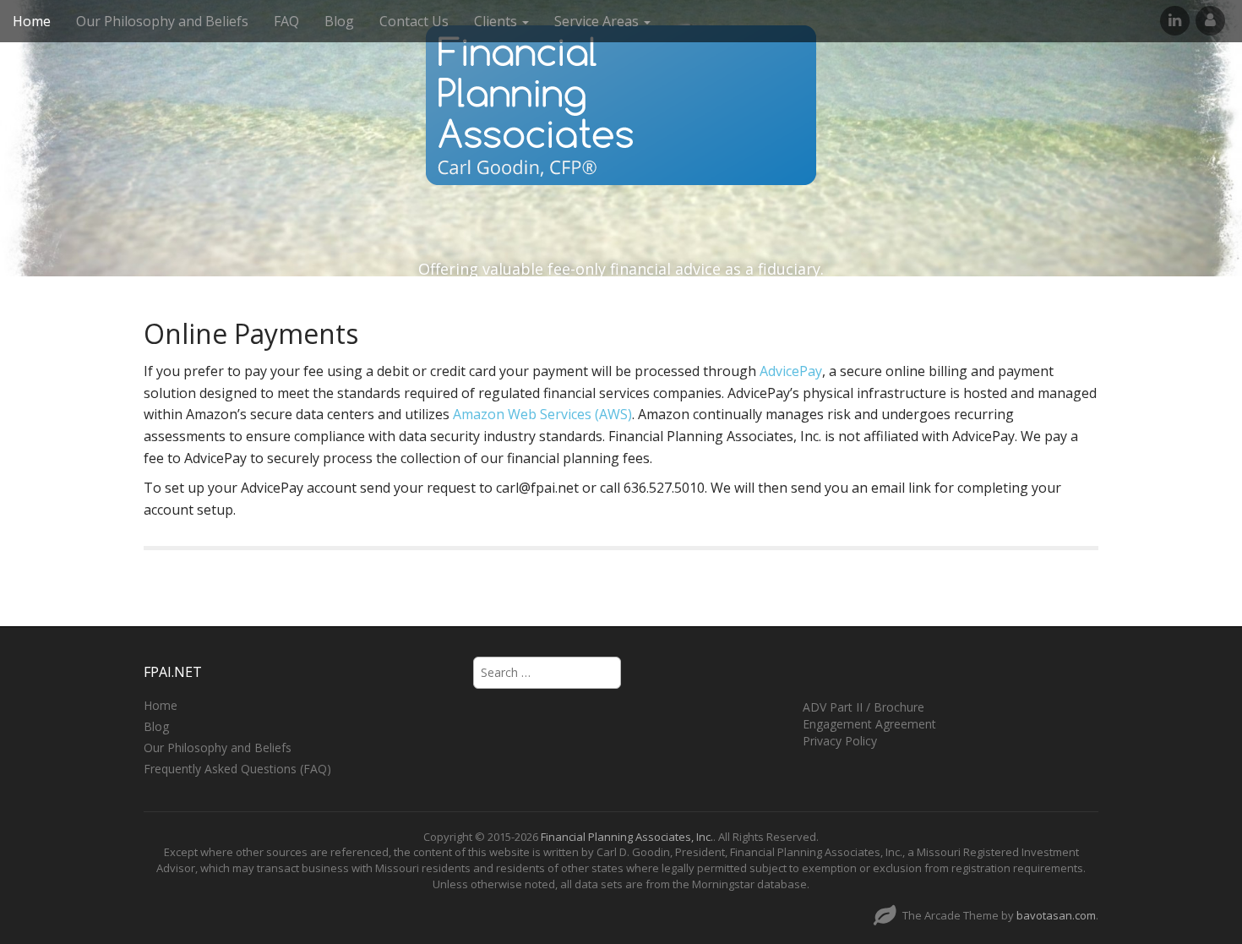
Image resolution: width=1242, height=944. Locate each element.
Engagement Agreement (869, 724)
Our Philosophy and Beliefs (162, 21)
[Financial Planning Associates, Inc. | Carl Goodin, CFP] (621, 105)
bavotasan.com (1056, 915)
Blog (339, 21)
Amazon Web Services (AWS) (542, 414)
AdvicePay (791, 371)
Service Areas (598, 21)
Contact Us (414, 21)
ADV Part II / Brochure (863, 707)
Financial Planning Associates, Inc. (627, 836)
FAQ (286, 21)
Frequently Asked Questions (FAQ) (237, 769)
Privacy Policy (840, 741)
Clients (497, 21)
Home (32, 21)
